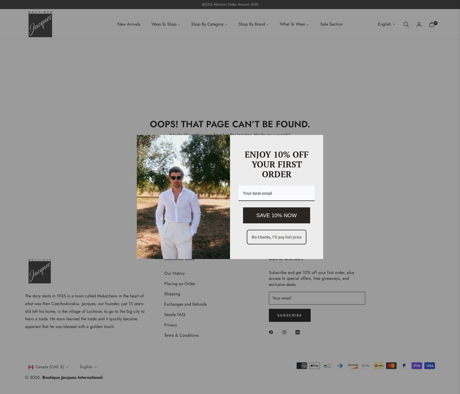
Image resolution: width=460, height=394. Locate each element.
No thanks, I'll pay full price (277, 237)
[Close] (316, 141)
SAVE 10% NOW (276, 215)
